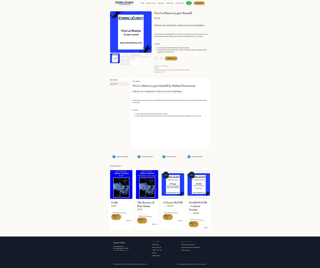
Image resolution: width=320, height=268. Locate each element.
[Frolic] (121, 184)
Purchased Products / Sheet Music (190, 247)
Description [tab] (114, 80)
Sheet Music (199, 3)
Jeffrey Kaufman (116, 212)
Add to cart (171, 58)
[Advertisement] (170, 133)
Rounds (163, 70)
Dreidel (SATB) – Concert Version (198, 206)
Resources (161, 3)
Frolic (114, 202)
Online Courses (185, 250)
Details (129, 220)
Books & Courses (151, 3)
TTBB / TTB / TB (156, 250)
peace (159, 72)
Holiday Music (156, 255)
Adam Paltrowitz (168, 212)
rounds (163, 72)
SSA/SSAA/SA (180, 70)
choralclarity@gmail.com (120, 250)
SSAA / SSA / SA (156, 247)
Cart (188, 3)
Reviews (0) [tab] (114, 84)
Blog (142, 3)
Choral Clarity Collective (188, 244)
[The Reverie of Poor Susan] (147, 184)
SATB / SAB (155, 244)
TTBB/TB (187, 70)
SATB (167, 70)
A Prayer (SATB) (173, 202)
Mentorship (169, 3)
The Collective (179, 3)
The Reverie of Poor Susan (145, 204)
